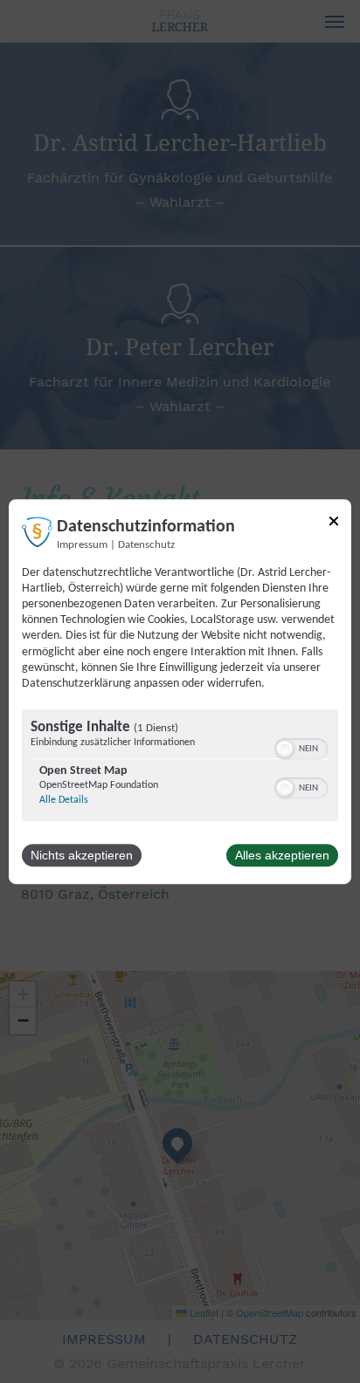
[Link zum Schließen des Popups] (333, 524)
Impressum (82, 545)
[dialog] (180, 692)
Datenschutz (146, 545)
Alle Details (63, 800)
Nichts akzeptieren (82, 855)
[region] (180, 767)
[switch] (301, 746)
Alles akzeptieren (282, 855)
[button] (285, 749)
